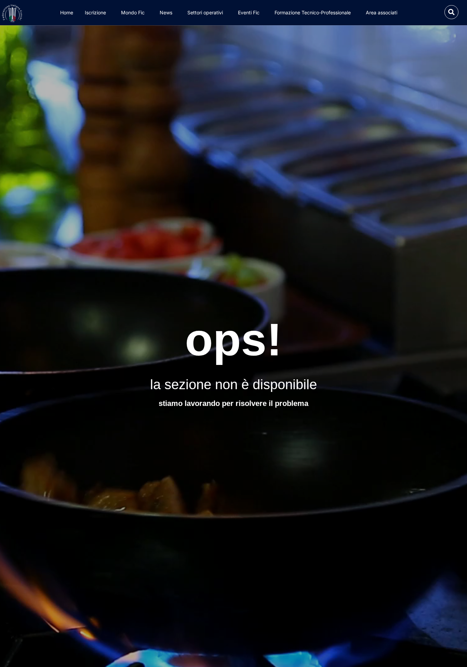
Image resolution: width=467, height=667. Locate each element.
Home (66, 12)
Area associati (381, 12)
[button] (451, 12)
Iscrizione (95, 12)
